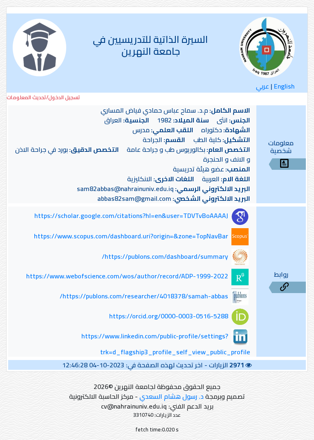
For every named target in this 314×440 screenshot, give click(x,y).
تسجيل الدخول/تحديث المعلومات (43, 97)
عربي (262, 86)
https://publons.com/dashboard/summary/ (165, 256)
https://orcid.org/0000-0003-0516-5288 (168, 316)
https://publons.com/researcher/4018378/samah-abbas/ (144, 296)
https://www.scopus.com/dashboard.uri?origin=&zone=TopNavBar (131, 236)
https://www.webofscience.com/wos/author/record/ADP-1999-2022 (127, 276)
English (284, 86)
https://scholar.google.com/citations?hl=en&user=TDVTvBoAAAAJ (131, 216)
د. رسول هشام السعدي (171, 396)
